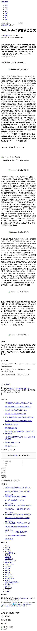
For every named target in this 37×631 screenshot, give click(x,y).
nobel (8, 551)
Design (8, 580)
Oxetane (8, 588)
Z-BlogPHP (4, 604)
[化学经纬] (4, 1)
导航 (6, 19)
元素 (7, 572)
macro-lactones (10, 561)
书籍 (6, 13)
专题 (6, 15)
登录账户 (15, 455)
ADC (7, 589)
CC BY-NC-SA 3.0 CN (23, 598)
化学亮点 (7, 25)
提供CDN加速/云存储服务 (24, 604)
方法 (6, 9)
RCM (7, 549)
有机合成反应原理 (12, 582)
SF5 (7, 591)
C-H (7, 546)
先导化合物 (9, 578)
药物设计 (9, 584)
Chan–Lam (9, 564)
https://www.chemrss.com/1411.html (19, 388)
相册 (6, 17)
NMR (7, 555)
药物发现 (9, 576)
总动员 (8, 566)
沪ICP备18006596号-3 (20, 606)
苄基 (7, 570)
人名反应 (9, 574)
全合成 (8, 384)
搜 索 (20, 23)
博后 (7, 547)
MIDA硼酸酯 (10, 553)
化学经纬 (14, 602)
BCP (7, 586)
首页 (6, 5)
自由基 (8, 557)
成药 (7, 568)
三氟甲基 (9, 559)
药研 (6, 11)
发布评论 (4, 477)
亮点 (6, 7)
